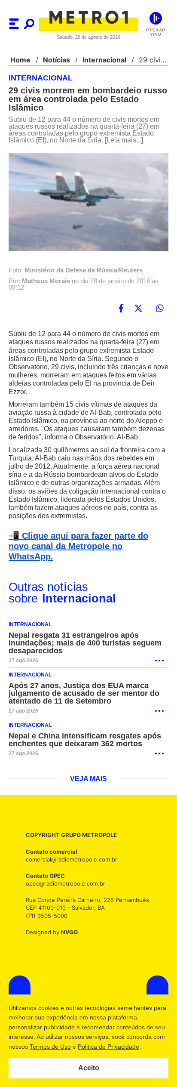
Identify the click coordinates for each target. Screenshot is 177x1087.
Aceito (88, 1068)
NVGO (67, 930)
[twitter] (138, 308)
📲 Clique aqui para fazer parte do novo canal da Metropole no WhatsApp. (87, 550)
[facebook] (121, 308)
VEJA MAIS (89, 777)
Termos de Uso (63, 1047)
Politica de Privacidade (121, 1047)
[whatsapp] (159, 308)
